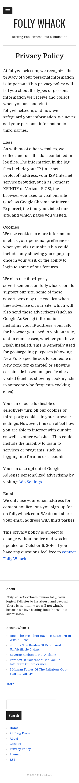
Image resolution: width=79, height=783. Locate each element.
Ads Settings (30, 482)
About (14, 738)
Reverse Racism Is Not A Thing (33, 654)
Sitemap (15, 754)
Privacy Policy (20, 749)
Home (14, 728)
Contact (15, 744)
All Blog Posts (20, 733)
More (10, 684)
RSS (12, 759)
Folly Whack (39, 23)
